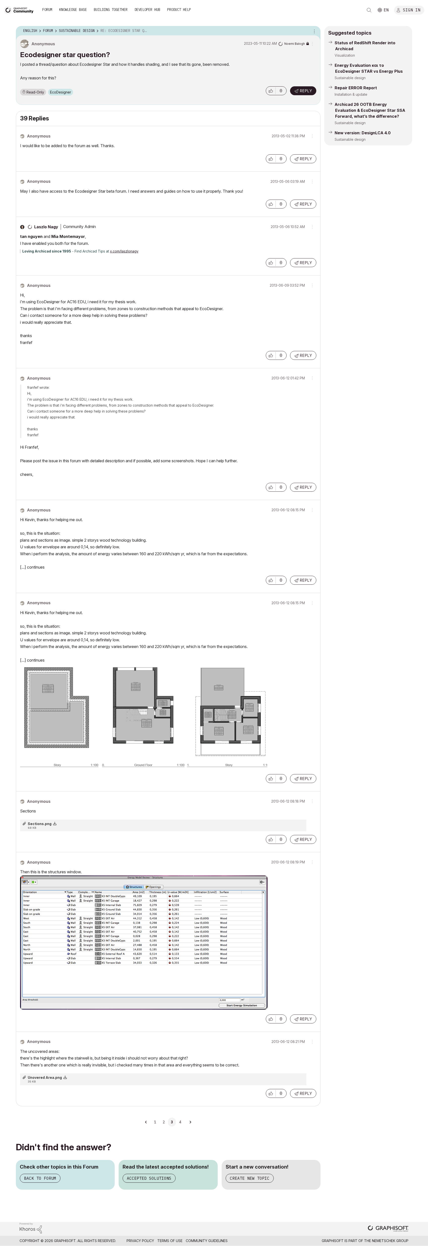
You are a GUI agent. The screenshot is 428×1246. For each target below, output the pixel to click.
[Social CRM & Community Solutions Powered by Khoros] (31, 1228)
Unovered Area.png (45, 1077)
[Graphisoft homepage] (388, 1229)
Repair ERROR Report (356, 87)
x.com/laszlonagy (124, 251)
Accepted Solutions (149, 1178)
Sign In (411, 9)
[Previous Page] (146, 1122)
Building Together (111, 9)
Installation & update (351, 94)
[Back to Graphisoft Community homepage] (20, 9)
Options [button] (313, 31)
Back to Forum (40, 1178)
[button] (270, 91)
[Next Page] (190, 1122)
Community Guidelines (207, 1241)
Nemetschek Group (390, 1241)
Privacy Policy (140, 1241)
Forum (47, 9)
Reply (306, 90)
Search (369, 10)
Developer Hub (147, 9)
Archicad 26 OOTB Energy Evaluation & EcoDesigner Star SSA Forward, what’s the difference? (370, 110)
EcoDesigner (60, 92)
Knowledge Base (73, 9)
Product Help (179, 9)
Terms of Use (170, 1241)
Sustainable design (350, 78)
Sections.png (40, 824)
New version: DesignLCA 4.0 (363, 132)
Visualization (345, 55)
